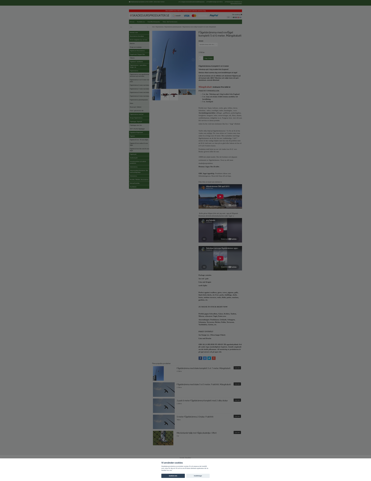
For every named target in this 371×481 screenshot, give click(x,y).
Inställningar (198, 476)
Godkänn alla (173, 476)
